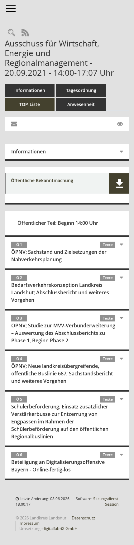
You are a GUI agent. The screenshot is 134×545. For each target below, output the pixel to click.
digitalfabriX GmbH (60, 528)
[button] (119, 183)
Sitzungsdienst (105, 501)
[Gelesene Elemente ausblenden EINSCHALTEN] (120, 124)
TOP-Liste (29, 104)
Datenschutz (83, 518)
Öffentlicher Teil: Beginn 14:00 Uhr (57, 222)
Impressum (29, 523)
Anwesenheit (81, 104)
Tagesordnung (81, 90)
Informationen (29, 90)
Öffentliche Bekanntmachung (42, 180)
